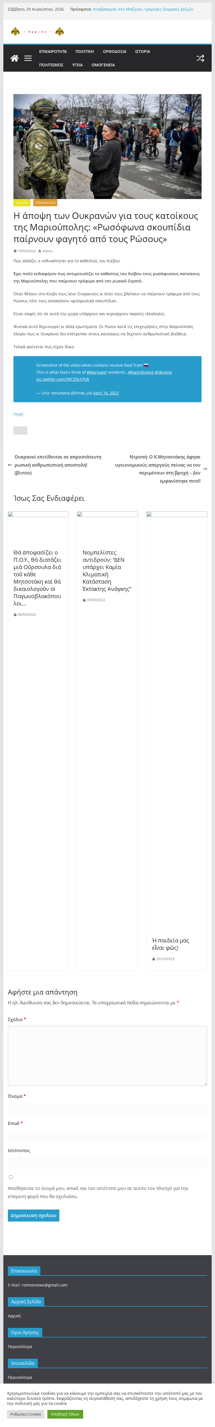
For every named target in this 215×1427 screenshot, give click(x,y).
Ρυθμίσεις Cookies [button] (25, 1414)
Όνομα (17, 1096)
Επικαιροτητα (53, 51)
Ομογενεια (103, 64)
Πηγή (18, 414)
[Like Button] (20, 430)
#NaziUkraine (141, 372)
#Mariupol (96, 372)
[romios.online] (14, 58)
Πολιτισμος (51, 64)
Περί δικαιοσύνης (109, 8)
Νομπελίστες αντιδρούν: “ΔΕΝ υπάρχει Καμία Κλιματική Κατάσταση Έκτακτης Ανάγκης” (107, 571)
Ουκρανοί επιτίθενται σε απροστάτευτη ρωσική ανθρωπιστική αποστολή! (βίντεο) (58, 465)
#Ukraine (163, 372)
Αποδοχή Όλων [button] (65, 1414)
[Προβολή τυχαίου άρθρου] (200, 58)
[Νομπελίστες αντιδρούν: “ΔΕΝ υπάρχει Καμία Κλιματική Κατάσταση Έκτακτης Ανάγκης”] (107, 515)
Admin (48, 251)
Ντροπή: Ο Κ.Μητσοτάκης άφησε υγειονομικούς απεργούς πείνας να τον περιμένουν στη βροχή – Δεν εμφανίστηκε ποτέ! (157, 469)
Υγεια (77, 64)
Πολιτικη (85, 51)
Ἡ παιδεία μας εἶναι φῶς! (170, 944)
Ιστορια (142, 51)
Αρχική (14, 1315)
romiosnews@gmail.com (44, 1285)
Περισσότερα (20, 1346)
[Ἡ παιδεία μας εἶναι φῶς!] (176, 515)
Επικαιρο (22, 203)
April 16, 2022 (106, 393)
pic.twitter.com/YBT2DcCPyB (62, 379)
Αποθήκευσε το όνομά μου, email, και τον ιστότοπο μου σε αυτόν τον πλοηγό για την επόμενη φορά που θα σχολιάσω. (98, 1192)
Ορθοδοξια (114, 51)
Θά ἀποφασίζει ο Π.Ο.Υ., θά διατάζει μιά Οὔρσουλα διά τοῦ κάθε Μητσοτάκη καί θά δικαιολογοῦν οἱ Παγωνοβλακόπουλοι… (37, 578)
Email (15, 1123)
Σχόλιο (17, 1019)
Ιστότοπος (19, 1150)
